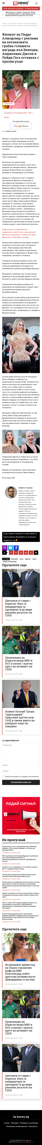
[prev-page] (3, 14)
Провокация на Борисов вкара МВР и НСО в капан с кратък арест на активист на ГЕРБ (19, 663)
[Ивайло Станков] (11, 506)
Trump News (12, 23)
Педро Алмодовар (9, 561)
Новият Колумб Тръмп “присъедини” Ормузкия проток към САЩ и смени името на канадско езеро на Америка (20, 719)
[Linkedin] (26, 552)
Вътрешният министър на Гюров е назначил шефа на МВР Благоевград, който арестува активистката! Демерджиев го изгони (20, 972)
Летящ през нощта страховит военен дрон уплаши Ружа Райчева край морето (19, 875)
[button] (37, 3)
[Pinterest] (16, 552)
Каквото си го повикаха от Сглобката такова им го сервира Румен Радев (19, 868)
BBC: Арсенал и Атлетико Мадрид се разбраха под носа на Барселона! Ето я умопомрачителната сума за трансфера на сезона (20, 858)
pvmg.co (30, 1142)
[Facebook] (11, 552)
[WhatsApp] (21, 552)
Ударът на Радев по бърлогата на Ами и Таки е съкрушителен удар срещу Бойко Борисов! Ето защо (20, 895)
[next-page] (39, 14)
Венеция (14, 559)
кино (34, 559)
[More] (36, 552)
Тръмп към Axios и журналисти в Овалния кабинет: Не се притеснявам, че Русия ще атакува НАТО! (19, 848)
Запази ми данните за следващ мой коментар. (22, 776)
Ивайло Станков (11, 131)
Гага (21, 559)
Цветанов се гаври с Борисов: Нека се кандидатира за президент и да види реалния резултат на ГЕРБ (20, 13)
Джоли (27, 559)
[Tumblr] (31, 552)
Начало (4, 23)
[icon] (4, 548)
